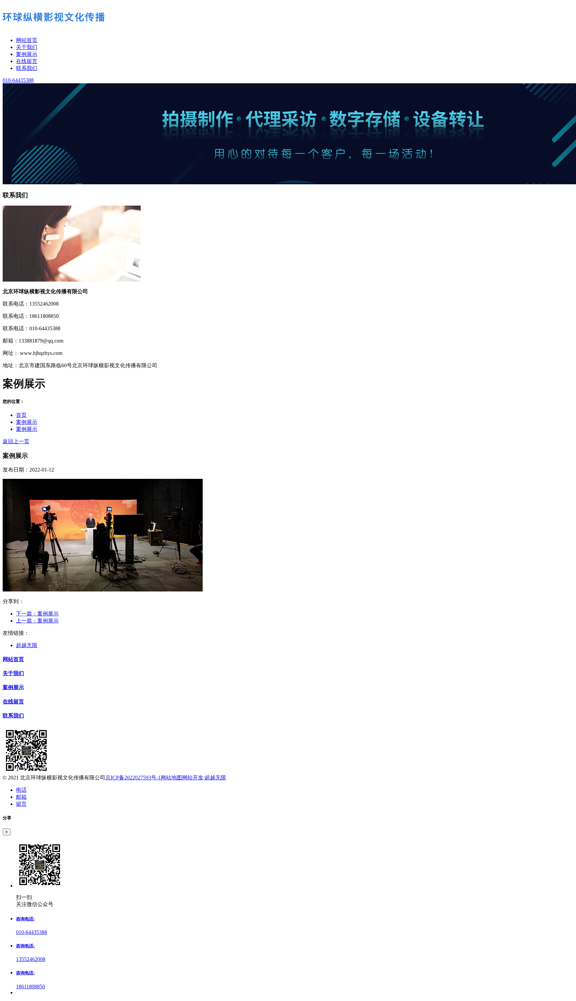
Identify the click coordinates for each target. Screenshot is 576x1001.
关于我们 (13, 673)
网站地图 (171, 777)
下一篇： (37, 613)
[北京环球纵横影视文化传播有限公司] (288, 18)
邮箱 (21, 797)
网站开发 (192, 777)
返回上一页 (16, 441)
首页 (21, 415)
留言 (21, 804)
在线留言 (13, 701)
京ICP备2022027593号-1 (133, 777)
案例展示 (26, 422)
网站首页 (13, 659)
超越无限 (26, 645)
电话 (21, 790)
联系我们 (13, 715)
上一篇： (37, 620)
